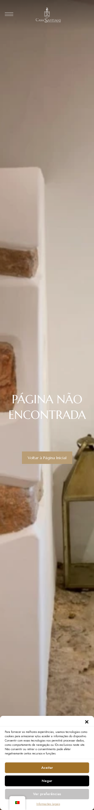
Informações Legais (48, 804)
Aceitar (47, 767)
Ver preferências (47, 794)
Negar (47, 780)
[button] (86, 721)
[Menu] (9, 14)
